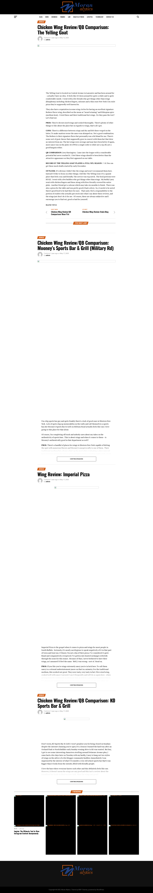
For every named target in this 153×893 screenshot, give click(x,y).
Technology (99, 17)
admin (48, 40)
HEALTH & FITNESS (78, 17)
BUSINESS (54, 17)
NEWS (47, 17)
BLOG (40, 17)
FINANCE (62, 17)
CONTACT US (110, 17)
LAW (69, 17)
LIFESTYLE (90, 17)
